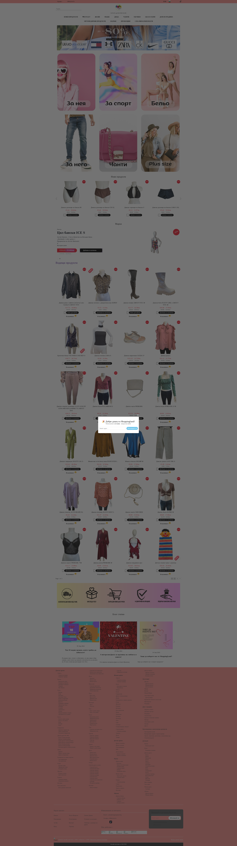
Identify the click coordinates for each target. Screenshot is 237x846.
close (138, 415)
